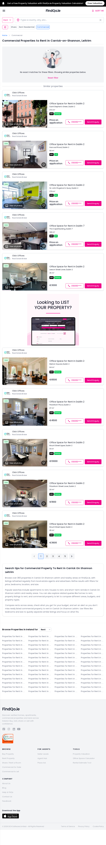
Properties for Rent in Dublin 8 (66, 653)
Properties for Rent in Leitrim (92, 674)
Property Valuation (81, 754)
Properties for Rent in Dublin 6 (92, 649)
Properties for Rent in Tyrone (66, 687)
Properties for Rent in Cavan (92, 636)
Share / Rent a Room (11, 763)
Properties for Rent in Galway (66, 670)
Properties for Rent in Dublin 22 (66, 666)
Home (4, 35)
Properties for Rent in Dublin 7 (39, 653)
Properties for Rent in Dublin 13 (92, 657)
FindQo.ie (53, 10)
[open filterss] (5, 27)
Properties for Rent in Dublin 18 (13, 666)
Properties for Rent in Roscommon (92, 683)
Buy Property (8, 754)
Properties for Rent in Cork (39, 641)
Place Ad (42, 763)
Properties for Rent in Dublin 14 (13, 662)
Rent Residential (26, 27)
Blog (4, 788)
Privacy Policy (83, 826)
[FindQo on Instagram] (8, 729)
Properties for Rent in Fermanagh (39, 670)
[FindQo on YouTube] (18, 729)
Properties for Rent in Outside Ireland (92, 691)
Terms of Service (68, 826)
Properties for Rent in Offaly (66, 683)
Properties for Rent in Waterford (92, 687)
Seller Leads (43, 754)
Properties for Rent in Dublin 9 (92, 653)
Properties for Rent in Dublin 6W (13, 653)
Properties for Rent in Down (13, 645)
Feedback (6, 801)
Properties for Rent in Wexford (39, 691)
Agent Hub (42, 758)
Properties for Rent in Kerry (92, 670)
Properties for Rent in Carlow (66, 636)
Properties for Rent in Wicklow (66, 691)
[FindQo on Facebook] (4, 729)
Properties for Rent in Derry (66, 641)
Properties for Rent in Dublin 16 (66, 662)
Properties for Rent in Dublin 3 (13, 649)
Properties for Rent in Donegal (92, 641)
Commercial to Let (10, 771)
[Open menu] (4, 10)
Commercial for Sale (11, 767)
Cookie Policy (98, 826)
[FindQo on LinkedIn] (13, 729)
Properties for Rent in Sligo (13, 687)
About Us (6, 783)
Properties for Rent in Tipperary (39, 687)
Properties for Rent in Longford (39, 679)
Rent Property (8, 758)
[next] (72, 556)
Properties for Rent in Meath (13, 683)
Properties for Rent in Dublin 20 (39, 666)
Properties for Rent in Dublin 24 (92, 666)
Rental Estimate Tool (82, 763)
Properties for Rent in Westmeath (13, 691)
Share (14, 27)
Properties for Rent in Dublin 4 (39, 649)
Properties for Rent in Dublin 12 (66, 657)
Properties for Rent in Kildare (13, 674)
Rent (5, 20)
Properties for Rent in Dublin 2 (92, 645)
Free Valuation (95, 3)
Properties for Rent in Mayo (92, 679)
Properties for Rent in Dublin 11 (39, 657)
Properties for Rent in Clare (13, 641)
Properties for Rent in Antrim (13, 636)
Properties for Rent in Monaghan (39, 683)
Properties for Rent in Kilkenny (39, 674)
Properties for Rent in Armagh (39, 636)
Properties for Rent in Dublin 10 (13, 657)
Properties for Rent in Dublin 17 (92, 662)
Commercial (43, 27)
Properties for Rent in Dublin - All (39, 645)
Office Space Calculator (84, 758)
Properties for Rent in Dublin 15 (39, 662)
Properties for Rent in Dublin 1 (66, 645)
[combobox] (59, 20)
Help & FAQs (7, 792)
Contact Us (7, 797)
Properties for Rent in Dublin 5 (66, 649)
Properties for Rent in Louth (66, 679)
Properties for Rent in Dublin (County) (13, 670)
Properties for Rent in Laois (66, 674)
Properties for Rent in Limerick (13, 679)
